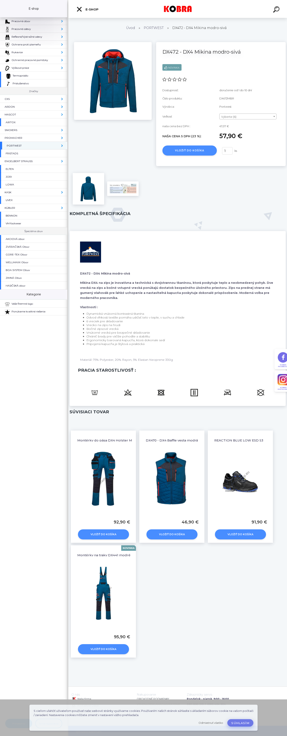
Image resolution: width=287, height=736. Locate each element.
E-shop (92, 9)
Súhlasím (240, 723)
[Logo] (178, 9)
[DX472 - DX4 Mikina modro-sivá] (113, 43)
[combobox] (248, 116)
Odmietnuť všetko (211, 722)
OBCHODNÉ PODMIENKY (153, 698)
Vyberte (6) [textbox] (228, 116)
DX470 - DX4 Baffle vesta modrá (172, 440)
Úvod (130, 28)
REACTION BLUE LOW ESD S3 (238, 440)
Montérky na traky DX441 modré (103, 555)
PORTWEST (154, 28)
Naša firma (84, 698)
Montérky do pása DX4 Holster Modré (108, 440)
